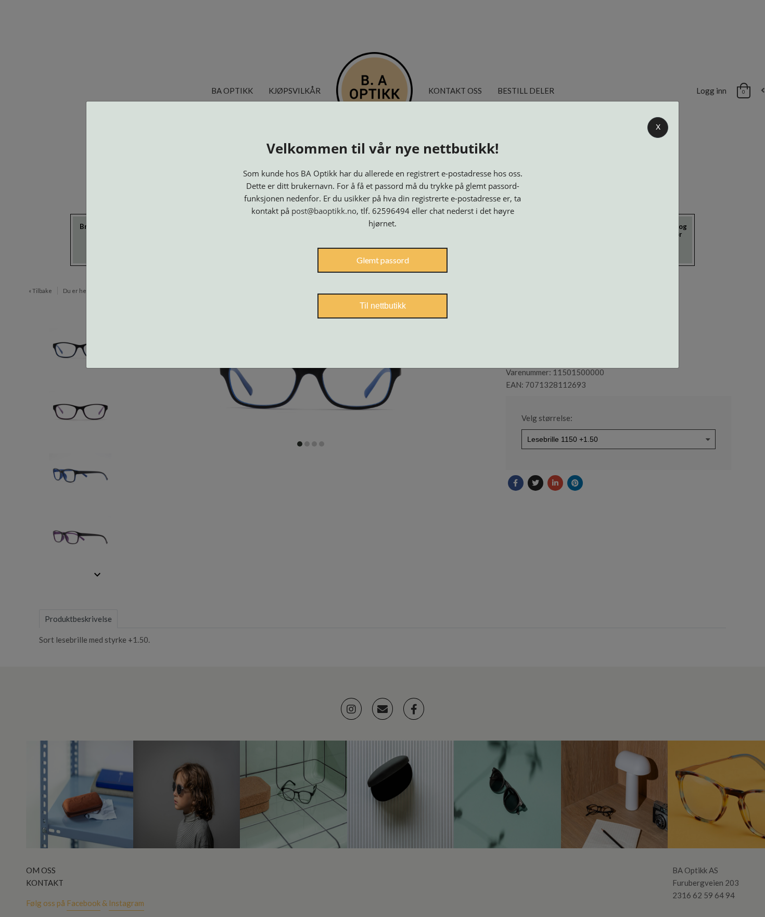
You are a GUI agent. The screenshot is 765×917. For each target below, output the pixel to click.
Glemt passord (382, 260)
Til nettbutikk (383, 305)
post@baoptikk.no (323, 211)
